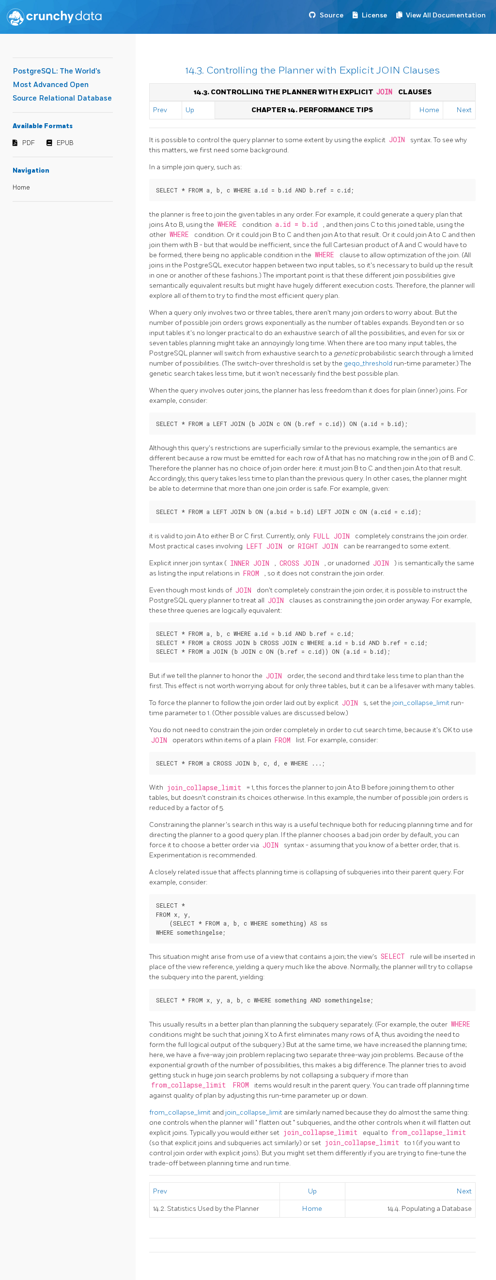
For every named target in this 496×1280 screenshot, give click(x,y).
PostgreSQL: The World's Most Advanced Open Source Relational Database (62, 85)
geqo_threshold (369, 363)
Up (190, 110)
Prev (160, 110)
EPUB (65, 143)
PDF (28, 143)
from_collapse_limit (180, 1112)
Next (464, 110)
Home (21, 187)
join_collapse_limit (421, 703)
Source (331, 15)
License (374, 15)
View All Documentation (446, 15)
